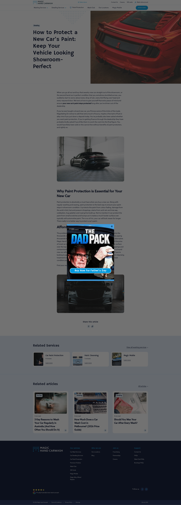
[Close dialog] (111, 226)
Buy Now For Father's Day (90, 270)
